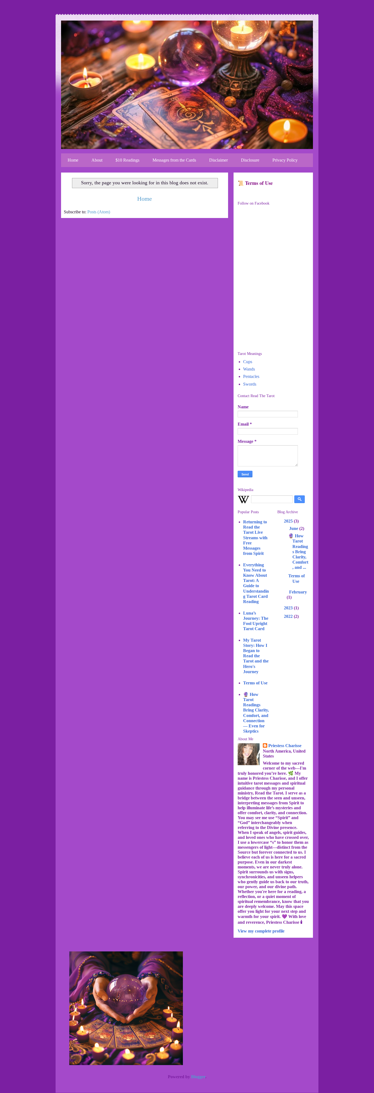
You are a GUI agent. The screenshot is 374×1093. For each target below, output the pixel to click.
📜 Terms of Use (255, 183)
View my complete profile (261, 931)
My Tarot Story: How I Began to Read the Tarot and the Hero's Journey (256, 656)
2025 (289, 521)
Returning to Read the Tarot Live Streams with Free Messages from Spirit (255, 538)
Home (73, 160)
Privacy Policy (285, 160)
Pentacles (251, 376)
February (298, 592)
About (96, 160)
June (294, 528)
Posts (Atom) (98, 212)
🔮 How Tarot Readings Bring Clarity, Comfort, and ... (298, 551)
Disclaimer (218, 160)
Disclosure (250, 160)
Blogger (198, 1076)
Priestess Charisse (284, 745)
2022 (289, 616)
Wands (249, 369)
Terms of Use (255, 683)
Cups (247, 361)
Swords (249, 384)
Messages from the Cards (174, 160)
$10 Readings (127, 160)
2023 (289, 608)
